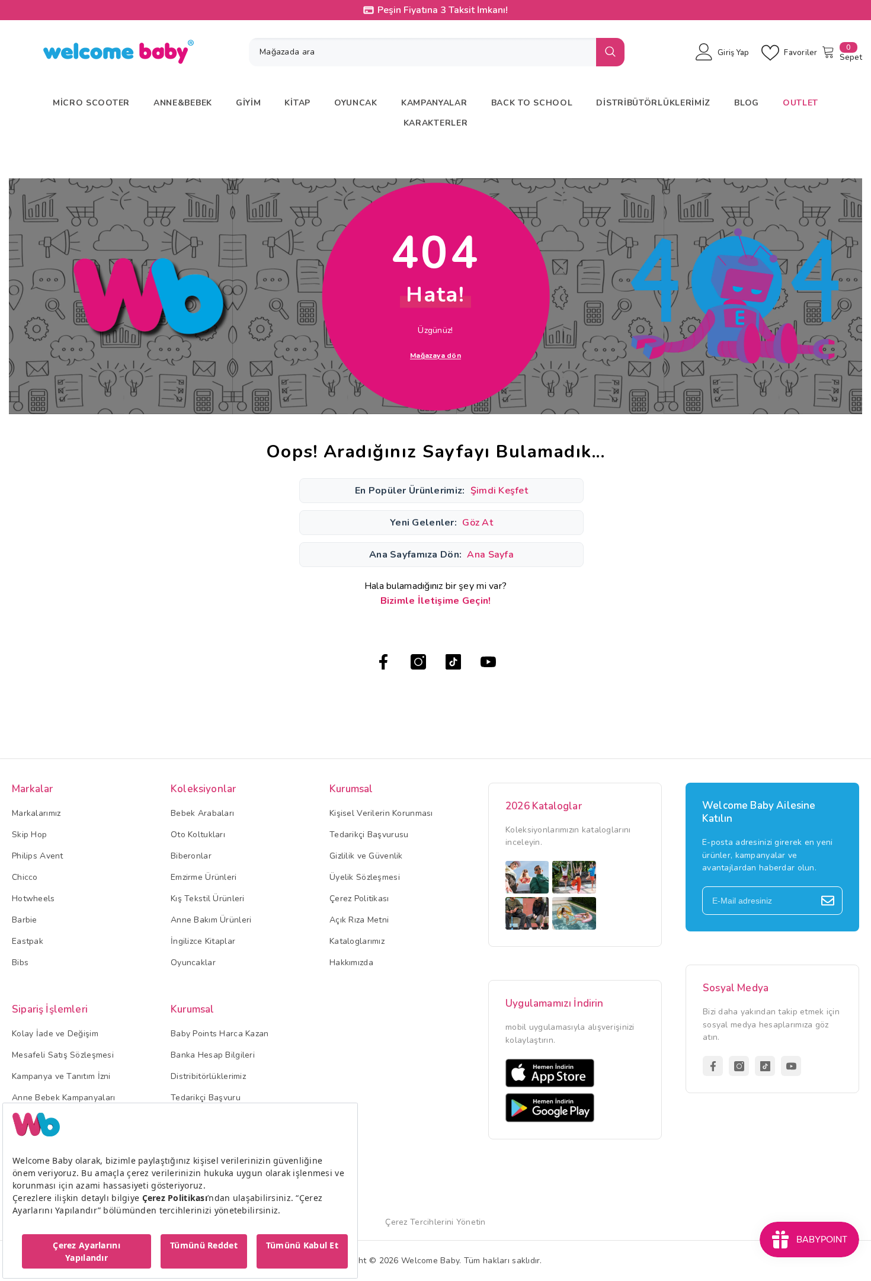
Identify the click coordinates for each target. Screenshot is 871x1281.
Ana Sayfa (490, 554)
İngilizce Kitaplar (203, 941)
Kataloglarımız (357, 941)
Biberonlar (191, 856)
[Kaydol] (827, 900)
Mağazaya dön (435, 355)
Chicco (25, 877)
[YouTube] (488, 662)
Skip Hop (29, 834)
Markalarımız (36, 813)
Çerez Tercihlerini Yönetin (435, 1222)
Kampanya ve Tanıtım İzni (61, 1076)
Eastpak (27, 941)
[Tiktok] (453, 662)
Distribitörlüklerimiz (208, 1076)
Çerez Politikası (359, 898)
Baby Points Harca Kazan (219, 1033)
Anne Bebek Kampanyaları (63, 1097)
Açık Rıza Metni (359, 919)
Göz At (477, 522)
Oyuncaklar (193, 962)
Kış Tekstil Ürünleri (208, 898)
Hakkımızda (351, 962)
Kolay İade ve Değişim (55, 1033)
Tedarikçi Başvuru (206, 1097)
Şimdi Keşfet (499, 490)
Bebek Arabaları (202, 813)
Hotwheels (33, 898)
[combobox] (422, 52)
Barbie (24, 919)
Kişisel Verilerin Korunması (381, 813)
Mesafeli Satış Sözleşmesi (63, 1055)
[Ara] (437, 52)
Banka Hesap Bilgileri (213, 1055)
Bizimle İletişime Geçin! (435, 600)
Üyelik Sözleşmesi (364, 877)
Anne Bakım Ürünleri (211, 919)
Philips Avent (37, 856)
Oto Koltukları (198, 834)
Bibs (20, 962)
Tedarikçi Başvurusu (368, 834)
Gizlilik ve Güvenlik (366, 856)
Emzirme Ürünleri (203, 877)
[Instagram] (418, 662)
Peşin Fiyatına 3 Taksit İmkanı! (442, 10)
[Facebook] (383, 662)
